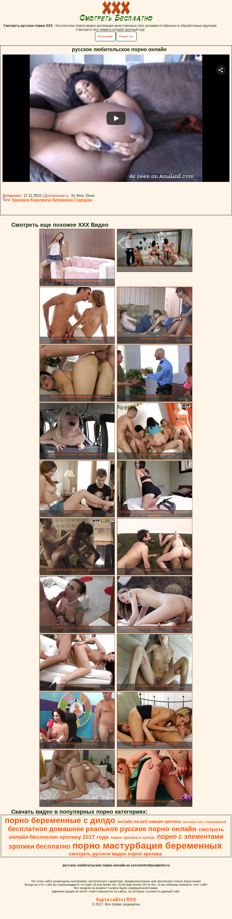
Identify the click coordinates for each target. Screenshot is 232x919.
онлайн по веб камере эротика (149, 821)
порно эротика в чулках (133, 837)
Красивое (20, 200)
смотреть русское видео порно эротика (115, 854)
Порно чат (126, 36)
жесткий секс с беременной (204, 822)
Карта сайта (109, 899)
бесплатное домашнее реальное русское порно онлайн (102, 829)
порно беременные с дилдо (60, 820)
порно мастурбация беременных (147, 845)
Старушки (83, 200)
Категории (105, 36)
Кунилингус (41, 200)
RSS (131, 899)
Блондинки (63, 200)
